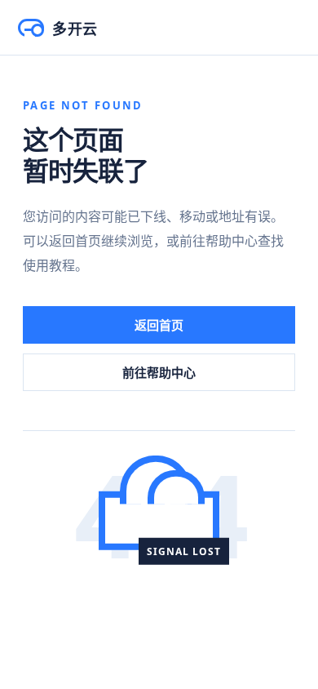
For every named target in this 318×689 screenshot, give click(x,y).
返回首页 (159, 325)
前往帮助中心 (159, 372)
